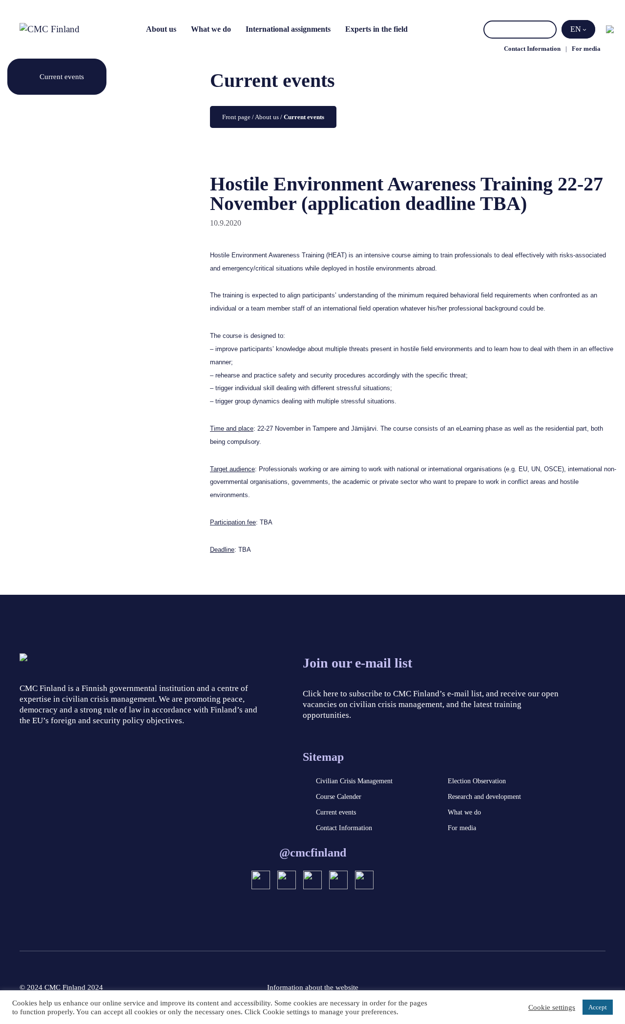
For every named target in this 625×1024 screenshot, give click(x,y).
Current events (62, 76)
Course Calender (338, 796)
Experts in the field (376, 29)
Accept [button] (597, 1007)
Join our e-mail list (357, 662)
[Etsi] (548, 29)
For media (586, 48)
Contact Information (532, 48)
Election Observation (477, 781)
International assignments (288, 29)
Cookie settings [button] (551, 1007)
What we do (211, 29)
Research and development (484, 796)
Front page (236, 117)
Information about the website (312, 987)
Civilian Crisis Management (354, 781)
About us (161, 29)
